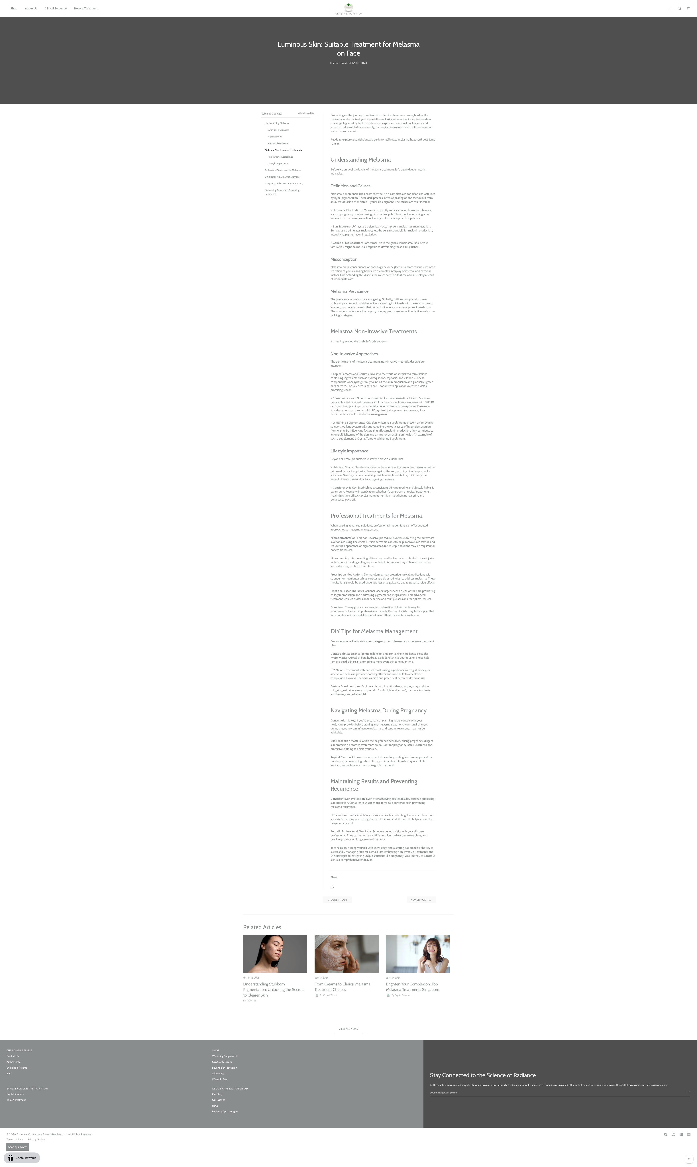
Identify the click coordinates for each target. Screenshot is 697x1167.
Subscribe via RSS (306, 113)
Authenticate (14, 1062)
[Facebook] (665, 1134)
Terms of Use (15, 1139)
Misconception (275, 136)
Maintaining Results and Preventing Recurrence (282, 192)
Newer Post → (421, 899)
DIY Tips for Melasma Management (282, 176)
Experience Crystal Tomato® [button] (27, 1088)
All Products (218, 1073)
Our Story (217, 1094)
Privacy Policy (36, 1139)
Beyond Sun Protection (224, 1067)
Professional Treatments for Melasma (283, 170)
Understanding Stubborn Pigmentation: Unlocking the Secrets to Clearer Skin (273, 990)
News (215, 1105)
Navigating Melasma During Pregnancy (284, 183)
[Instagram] (673, 1134)
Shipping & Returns (17, 1067)
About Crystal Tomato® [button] (230, 1088)
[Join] (687, 1092)
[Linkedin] (681, 1134)
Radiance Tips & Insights (225, 1111)
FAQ (9, 1073)
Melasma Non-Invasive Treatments (283, 150)
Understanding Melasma (277, 123)
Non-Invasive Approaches (280, 156)
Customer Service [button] (19, 1050)
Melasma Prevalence (278, 143)
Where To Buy (219, 1079)
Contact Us (13, 1056)
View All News (348, 1028)
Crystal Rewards (15, 1094)
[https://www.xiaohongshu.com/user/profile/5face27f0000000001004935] (688, 1134)
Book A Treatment (16, 1099)
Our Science (218, 1099)
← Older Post (337, 899)
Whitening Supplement (224, 1056)
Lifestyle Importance (278, 163)
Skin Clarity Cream (222, 1062)
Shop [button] (216, 1050)
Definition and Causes (278, 129)
